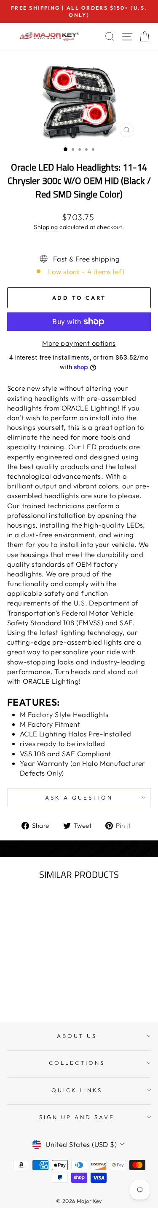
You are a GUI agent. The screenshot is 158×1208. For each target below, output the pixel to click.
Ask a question (79, 797)
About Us (77, 1035)
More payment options (78, 343)
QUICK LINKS (77, 1090)
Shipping (46, 227)
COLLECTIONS (77, 1062)
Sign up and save (77, 1117)
